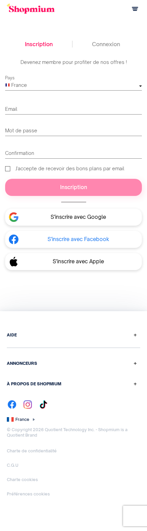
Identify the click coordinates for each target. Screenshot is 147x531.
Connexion (106, 44)
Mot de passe (21, 130)
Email (11, 109)
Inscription (39, 44)
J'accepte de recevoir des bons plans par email (69, 168)
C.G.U (12, 465)
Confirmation (19, 153)
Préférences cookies (28, 493)
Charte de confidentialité (32, 450)
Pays (10, 77)
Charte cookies (22, 479)
